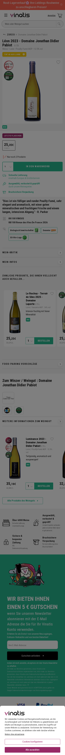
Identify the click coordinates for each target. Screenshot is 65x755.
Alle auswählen (32, 749)
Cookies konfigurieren (32, 741)
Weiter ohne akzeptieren (14, 734)
